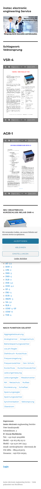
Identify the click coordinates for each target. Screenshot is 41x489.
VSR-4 (8, 60)
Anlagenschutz (27, 339)
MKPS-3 (9, 299)
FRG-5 (8, 292)
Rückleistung (10, 387)
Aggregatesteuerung (14, 334)
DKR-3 (8, 273)
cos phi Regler (10, 349)
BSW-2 (8, 267)
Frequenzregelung (12, 358)
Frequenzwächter (12, 363)
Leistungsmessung (13, 373)
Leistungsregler (11, 378)
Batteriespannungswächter (16, 344)
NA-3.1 (8, 302)
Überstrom (9, 406)
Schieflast (23, 387)
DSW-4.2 (9, 286)
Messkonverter (28, 378)
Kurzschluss (9, 368)
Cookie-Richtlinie (20, 259)
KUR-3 (8, 296)
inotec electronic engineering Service (17, 9)
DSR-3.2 (9, 283)
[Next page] (9, 67)
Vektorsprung (28, 402)
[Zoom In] (25, 67)
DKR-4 (8, 276)
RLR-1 (8, 305)
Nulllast (26, 382)
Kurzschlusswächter (27, 368)
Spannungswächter (13, 397)
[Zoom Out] (21, 67)
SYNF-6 (9, 312)
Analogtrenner (10, 339)
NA (5, 382)
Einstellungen (20, 254)
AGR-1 (8, 133)
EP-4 (7, 289)
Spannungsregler (12, 392)
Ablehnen (20, 247)
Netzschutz (14, 382)
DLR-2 (8, 279)
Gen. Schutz (28, 363)
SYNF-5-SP (10, 308)
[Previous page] (5, 67)
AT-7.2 (8, 263)
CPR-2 (8, 270)
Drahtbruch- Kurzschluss (15, 353)
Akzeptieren (20, 241)
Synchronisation (11, 402)
